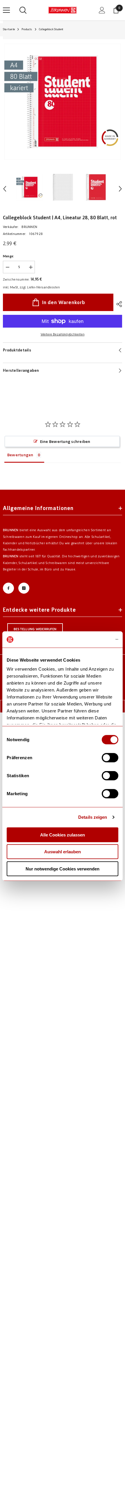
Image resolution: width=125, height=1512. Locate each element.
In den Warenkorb (63, 302)
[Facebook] (8, 588)
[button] (4, 188)
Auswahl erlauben (62, 851)
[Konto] (102, 10)
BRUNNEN (29, 227)
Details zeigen (92, 817)
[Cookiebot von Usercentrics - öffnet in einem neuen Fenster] (92, 639)
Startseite (9, 29)
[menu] (6, 10)
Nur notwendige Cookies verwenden (62, 868)
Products (27, 29)
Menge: (8, 256)
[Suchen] (22, 10)
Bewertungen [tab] (20, 454)
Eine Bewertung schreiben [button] (65, 441)
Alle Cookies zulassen (62, 834)
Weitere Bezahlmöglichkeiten (63, 334)
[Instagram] (23, 588)
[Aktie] (117, 304)
